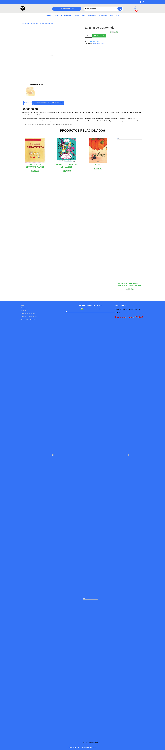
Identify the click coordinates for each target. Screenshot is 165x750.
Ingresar (103, 16)
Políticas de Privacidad (28, 314)
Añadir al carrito (99, 36)
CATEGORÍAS (65, 8)
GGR (94, 748)
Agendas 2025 (79, 16)
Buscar (119, 9)
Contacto (92, 16)
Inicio (48, 16)
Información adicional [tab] (42, 103)
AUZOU (56, 16)
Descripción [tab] (28, 103)
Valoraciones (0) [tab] (57, 103)
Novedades (66, 16)
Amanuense (34, 23)
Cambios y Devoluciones (29, 316)
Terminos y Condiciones (28, 319)
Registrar (114, 16)
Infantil (28, 23)
